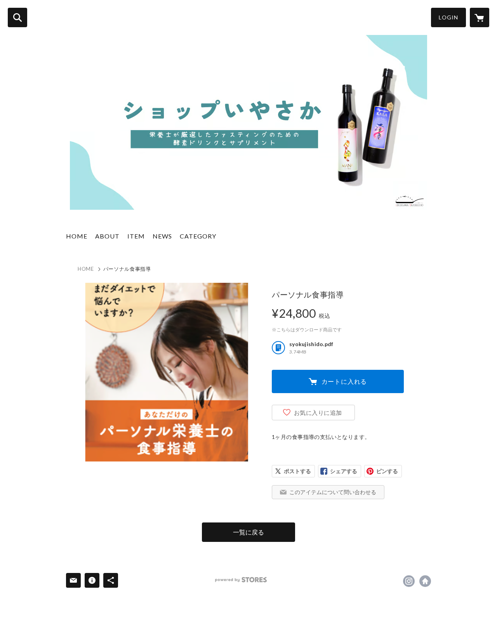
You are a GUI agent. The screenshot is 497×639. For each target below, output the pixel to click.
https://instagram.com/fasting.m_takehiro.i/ (409, 581)
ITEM (136, 236)
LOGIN (448, 17)
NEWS (162, 236)
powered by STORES (241, 580)
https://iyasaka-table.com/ (425, 581)
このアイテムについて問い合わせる (332, 492)
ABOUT (107, 236)
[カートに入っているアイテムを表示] (479, 17)
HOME (76, 236)
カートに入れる (344, 381)
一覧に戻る (248, 532)
